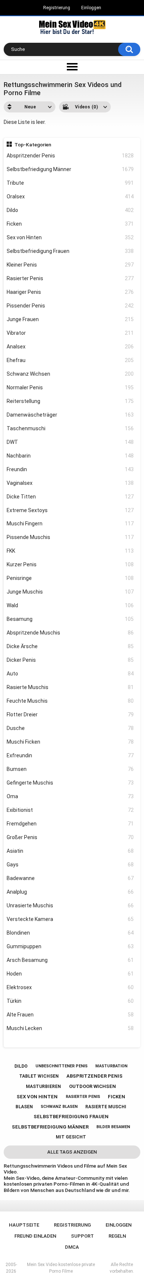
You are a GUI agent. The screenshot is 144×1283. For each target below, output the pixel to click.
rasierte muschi (105, 1106)
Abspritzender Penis (70, 156)
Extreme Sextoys (70, 510)
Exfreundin (70, 755)
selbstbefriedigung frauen (71, 1116)
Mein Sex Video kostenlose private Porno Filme (61, 1268)
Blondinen (70, 933)
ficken (116, 1096)
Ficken (70, 224)
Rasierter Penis (70, 278)
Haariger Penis (70, 292)
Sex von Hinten (70, 237)
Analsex (70, 347)
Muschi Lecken (70, 1028)
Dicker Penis (70, 660)
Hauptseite (24, 1225)
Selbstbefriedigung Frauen (70, 251)
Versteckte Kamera (70, 919)
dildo (21, 1066)
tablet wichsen (39, 1076)
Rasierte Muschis (70, 687)
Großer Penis (70, 837)
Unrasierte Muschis (70, 905)
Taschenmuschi (70, 428)
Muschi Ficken (70, 742)
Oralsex (70, 196)
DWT (70, 442)
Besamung (70, 619)
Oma (70, 796)
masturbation (111, 1066)
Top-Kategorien (32, 144)
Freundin (70, 469)
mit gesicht (71, 1137)
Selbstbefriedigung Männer (70, 169)
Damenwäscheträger (70, 415)
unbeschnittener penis (61, 1066)
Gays (70, 864)
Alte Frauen (70, 1015)
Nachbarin (70, 456)
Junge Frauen (70, 319)
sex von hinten (37, 1096)
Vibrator (70, 333)
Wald (70, 605)
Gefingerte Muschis (70, 783)
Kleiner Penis (70, 265)
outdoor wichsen (92, 1086)
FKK (70, 551)
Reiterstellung (70, 401)
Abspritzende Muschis (70, 633)
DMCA (72, 1247)
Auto (70, 674)
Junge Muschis (70, 592)
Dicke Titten (70, 497)
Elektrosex (70, 987)
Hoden (70, 974)
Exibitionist (70, 810)
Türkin (70, 1001)
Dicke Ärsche (70, 646)
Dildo (70, 210)
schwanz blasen (59, 1106)
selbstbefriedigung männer (50, 1127)
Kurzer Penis (70, 564)
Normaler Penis (70, 387)
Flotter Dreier (70, 714)
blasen (24, 1106)
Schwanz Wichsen (70, 374)
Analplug (70, 892)
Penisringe (70, 578)
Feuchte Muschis (70, 701)
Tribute (70, 183)
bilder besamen (113, 1126)
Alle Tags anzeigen (72, 1152)
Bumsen (70, 769)
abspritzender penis (94, 1076)
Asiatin (70, 851)
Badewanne (70, 878)
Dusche (70, 728)
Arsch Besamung (70, 960)
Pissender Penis (70, 306)
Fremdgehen (70, 824)
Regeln (117, 1236)
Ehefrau (70, 360)
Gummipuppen (70, 946)
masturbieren (43, 1086)
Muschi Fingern (70, 523)
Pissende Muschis (70, 537)
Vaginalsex (70, 483)
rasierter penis (83, 1096)
